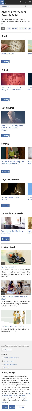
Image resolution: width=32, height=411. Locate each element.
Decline (12, 407)
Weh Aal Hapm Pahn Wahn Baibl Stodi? (14, 298)
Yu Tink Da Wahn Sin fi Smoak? (10, 198)
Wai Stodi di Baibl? (8, 267)
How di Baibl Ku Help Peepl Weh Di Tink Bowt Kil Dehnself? (12, 127)
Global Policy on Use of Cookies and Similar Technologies (16, 395)
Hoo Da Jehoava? (8, 53)
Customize (20, 407)
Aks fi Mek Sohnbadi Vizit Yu (12, 326)
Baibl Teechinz (6, 6)
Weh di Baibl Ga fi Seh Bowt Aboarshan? (12, 232)
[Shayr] (25, 6)
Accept (5, 407)
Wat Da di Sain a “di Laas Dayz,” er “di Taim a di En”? (11, 88)
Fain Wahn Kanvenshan (9, 365)
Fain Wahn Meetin (7, 361)
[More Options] (29, 6)
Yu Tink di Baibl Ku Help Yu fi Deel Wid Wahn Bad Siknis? (12, 162)
